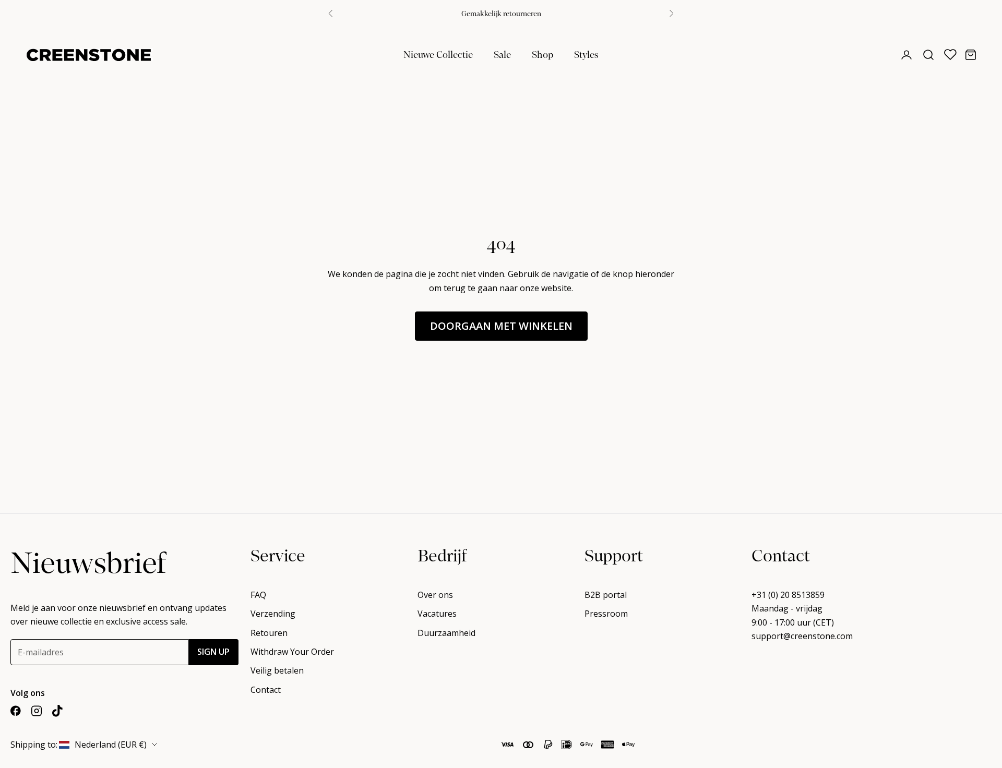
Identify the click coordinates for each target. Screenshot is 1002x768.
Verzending (272, 613)
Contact (265, 689)
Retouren (269, 633)
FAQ (258, 595)
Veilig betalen (277, 670)
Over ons (435, 595)
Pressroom (606, 613)
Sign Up (213, 651)
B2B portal (605, 595)
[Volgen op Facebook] (15, 711)
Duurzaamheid (446, 633)
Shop (542, 54)
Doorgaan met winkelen (501, 326)
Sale (502, 54)
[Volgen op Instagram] (36, 711)
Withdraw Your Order (292, 651)
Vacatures (437, 613)
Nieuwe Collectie (438, 54)
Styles (586, 54)
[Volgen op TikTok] (57, 711)
